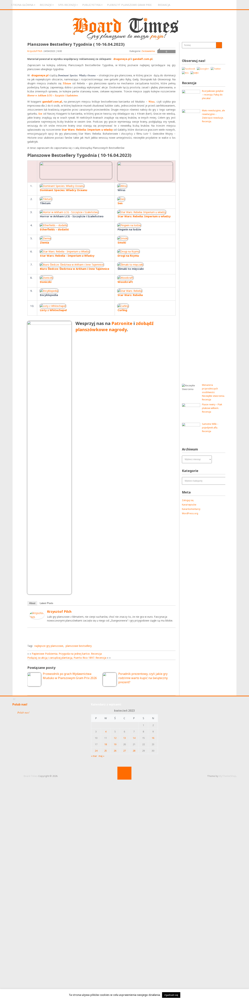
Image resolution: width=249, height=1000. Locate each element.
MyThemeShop (227, 776)
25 (105, 750)
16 (153, 738)
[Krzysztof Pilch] (37, 618)
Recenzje (46, 5)
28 (134, 750)
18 (105, 744)
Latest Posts (46, 603)
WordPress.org (190, 513)
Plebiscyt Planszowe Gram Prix (129, 5)
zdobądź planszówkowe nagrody (114, 326)
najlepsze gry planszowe (48, 646)
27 (124, 750)
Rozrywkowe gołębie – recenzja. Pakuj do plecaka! (212, 94)
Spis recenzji (67, 5)
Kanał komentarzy (191, 509)
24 (96, 750)
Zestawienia (148, 51)
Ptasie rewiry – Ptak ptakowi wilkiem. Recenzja (212, 408)
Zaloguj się (188, 500)
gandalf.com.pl (142, 59)
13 (124, 738)
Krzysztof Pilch (34, 51)
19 (115, 744)
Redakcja (164, 5)
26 (115, 750)
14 (134, 738)
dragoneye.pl (122, 59)
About (32, 603)
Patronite (122, 323)
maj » (101, 756)
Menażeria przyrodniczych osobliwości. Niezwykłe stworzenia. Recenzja (213, 392)
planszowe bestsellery (79, 646)
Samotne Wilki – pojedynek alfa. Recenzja (210, 427)
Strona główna (22, 5)
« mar (94, 756)
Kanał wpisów (189, 504)
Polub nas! (19, 704)
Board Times (31, 776)
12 (115, 738)
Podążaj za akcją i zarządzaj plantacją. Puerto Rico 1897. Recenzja (66, 657)
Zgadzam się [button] (171, 995)
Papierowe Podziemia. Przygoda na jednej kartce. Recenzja (67, 653)
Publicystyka (91, 5)
